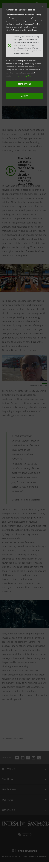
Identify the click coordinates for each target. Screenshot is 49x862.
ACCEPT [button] (24, 96)
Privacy (16, 76)
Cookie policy (26, 76)
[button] (43, 6)
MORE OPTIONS (24, 84)
